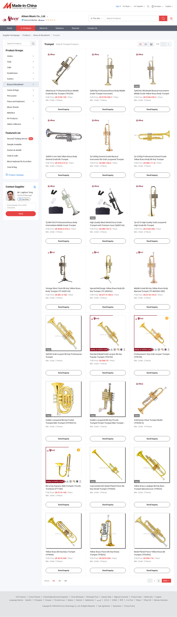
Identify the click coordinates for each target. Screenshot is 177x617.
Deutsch (79, 600)
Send (21, 213)
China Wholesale (77, 597)
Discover (75, 28)
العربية (99, 600)
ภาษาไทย (129, 600)
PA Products (12, 118)
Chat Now (25, 199)
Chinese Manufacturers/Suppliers (55, 597)
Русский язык (59, 600)
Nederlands (89, 600)
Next (165, 580)
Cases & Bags (13, 90)
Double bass (12, 73)
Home (9, 28)
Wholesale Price (92, 597)
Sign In (118, 6)
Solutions (60, 28)
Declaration (117, 606)
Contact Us (92, 28)
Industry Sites (106, 597)
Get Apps (157, 6)
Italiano (70, 600)
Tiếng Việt (147, 600)
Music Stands (13, 107)
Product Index (136, 597)
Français (48, 600)
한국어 (106, 600)
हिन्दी (121, 600)
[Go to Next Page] (168, 44)
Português (38, 600)
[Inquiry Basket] (148, 6)
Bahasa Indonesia (161, 600)
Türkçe (138, 600)
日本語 (114, 600)
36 (59, 580)
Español (28, 600)
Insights (158, 597)
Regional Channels (121, 597)
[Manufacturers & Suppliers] (20, 5)
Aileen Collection (14, 124)
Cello (9, 67)
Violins (10, 56)
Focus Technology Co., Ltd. (70, 606)
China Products (34, 597)
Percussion (12, 95)
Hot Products (21, 597)
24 (54, 581)
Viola (9, 61)
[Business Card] (35, 187)
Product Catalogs (16, 175)
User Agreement (104, 606)
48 (65, 580)
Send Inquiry (63, 109)
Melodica (11, 112)
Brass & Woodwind (15, 84)
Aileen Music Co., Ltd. (33, 16)
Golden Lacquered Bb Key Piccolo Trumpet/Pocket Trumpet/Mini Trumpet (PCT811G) (106, 423)
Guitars (10, 78)
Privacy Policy (129, 606)
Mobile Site (148, 597)
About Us (43, 28)
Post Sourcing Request (171, 18)
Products (27, 28)
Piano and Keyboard (15, 101)
